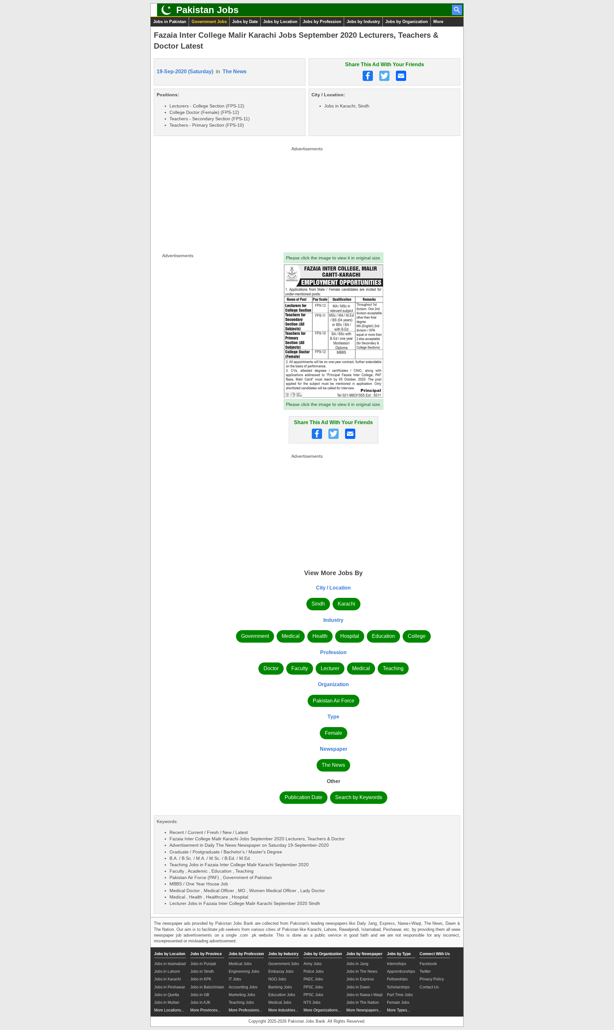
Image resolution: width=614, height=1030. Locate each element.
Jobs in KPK (200, 979)
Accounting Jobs (243, 987)
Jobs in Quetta (166, 995)
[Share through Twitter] (384, 76)
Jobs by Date (245, 21)
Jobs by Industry (363, 21)
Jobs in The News (361, 971)
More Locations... (169, 1010)
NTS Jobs (311, 1002)
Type (333, 716)
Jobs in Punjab (203, 964)
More (438, 21)
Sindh (318, 603)
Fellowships (397, 979)
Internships (396, 964)
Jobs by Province (206, 954)
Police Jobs (313, 971)
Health (319, 636)
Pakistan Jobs (207, 10)
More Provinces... (205, 1010)
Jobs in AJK (200, 1002)
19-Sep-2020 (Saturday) (185, 71)
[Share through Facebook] (368, 76)
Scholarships (398, 987)
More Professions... (245, 1010)
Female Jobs (398, 1002)
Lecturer (330, 668)
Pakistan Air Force (333, 700)
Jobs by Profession (322, 21)
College (417, 636)
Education (383, 636)
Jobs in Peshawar (169, 987)
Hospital (349, 636)
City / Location (333, 587)
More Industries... (283, 1010)
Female (333, 733)
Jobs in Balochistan (207, 987)
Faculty (299, 668)
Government (255, 636)
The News (235, 71)
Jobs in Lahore (167, 971)
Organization (333, 684)
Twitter (425, 971)
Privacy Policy (432, 979)
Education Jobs (281, 995)
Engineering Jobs (244, 971)
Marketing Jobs (242, 995)
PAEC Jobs (313, 979)
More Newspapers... (363, 1010)
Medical (291, 636)
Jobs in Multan (166, 1002)
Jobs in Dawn (358, 987)
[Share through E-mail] (401, 76)
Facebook (428, 964)
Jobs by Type (399, 954)
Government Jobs (209, 21)
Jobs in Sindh (202, 971)
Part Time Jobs (400, 995)
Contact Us (429, 987)
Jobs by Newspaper (364, 954)
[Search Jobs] (457, 10)
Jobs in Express (360, 979)
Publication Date (303, 797)
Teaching (393, 668)
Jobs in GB (199, 995)
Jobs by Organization (406, 21)
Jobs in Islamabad (170, 964)
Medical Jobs (240, 964)
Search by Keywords (358, 797)
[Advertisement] (307, 198)
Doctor (271, 668)
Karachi (346, 603)
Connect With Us (435, 954)
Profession (333, 652)
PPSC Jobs (313, 995)
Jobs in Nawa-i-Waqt (364, 995)
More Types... (398, 1010)
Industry (333, 620)
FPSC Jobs (313, 987)
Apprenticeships (401, 971)
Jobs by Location (280, 21)
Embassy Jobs (281, 971)
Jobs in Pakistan (169, 21)
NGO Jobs (277, 979)
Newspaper (333, 749)
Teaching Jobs (241, 1002)
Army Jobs (312, 964)
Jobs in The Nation (362, 1002)
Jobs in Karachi (167, 979)
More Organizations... (322, 1010)
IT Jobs (235, 979)
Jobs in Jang (357, 964)
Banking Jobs (280, 987)
